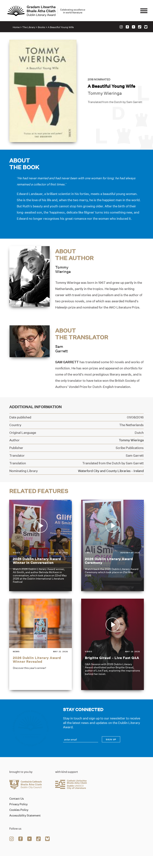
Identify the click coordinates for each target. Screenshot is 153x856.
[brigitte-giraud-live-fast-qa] (112, 644)
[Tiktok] (139, 26)
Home (16, 27)
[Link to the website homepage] (46, 11)
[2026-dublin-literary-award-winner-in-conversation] (40, 545)
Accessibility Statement (25, 815)
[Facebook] (127, 26)
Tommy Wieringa (105, 93)
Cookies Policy (18, 810)
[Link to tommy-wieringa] (29, 276)
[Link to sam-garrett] (29, 341)
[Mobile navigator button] (143, 11)
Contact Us (16, 798)
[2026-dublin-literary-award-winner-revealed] (40, 644)
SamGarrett (61, 348)
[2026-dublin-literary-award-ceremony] (112, 545)
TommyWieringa (63, 269)
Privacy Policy (18, 804)
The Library (28, 27)
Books (41, 27)
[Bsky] (145, 26)
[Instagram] (121, 26)
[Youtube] (133, 26)
